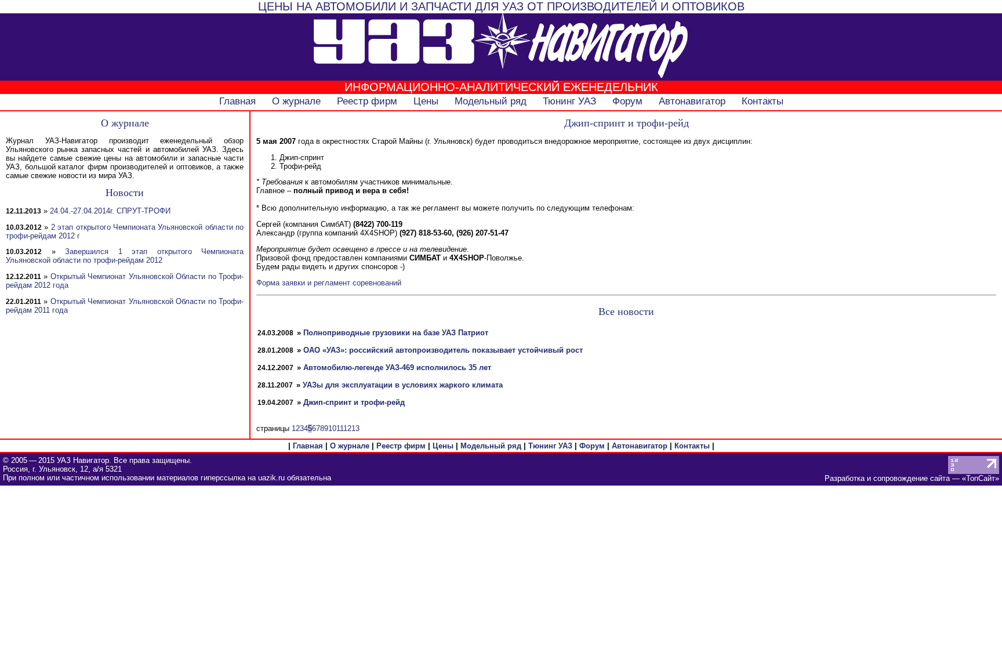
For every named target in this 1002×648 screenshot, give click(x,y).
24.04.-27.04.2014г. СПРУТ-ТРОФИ (110, 211)
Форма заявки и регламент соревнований (328, 282)
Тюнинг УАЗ (569, 101)
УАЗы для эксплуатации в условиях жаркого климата (403, 385)
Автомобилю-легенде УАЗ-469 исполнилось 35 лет (397, 367)
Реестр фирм (367, 101)
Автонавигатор (692, 101)
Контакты (762, 101)
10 (332, 428)
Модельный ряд (491, 101)
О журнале (296, 101)
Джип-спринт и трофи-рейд (354, 402)
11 (339, 428)
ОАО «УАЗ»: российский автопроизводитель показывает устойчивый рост (443, 350)
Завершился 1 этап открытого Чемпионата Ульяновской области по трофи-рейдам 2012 (125, 256)
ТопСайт (980, 478)
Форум (627, 101)
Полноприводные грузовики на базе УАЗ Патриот (395, 332)
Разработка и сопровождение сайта (887, 478)
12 (347, 428)
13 (355, 428)
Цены (425, 101)
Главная (237, 101)
